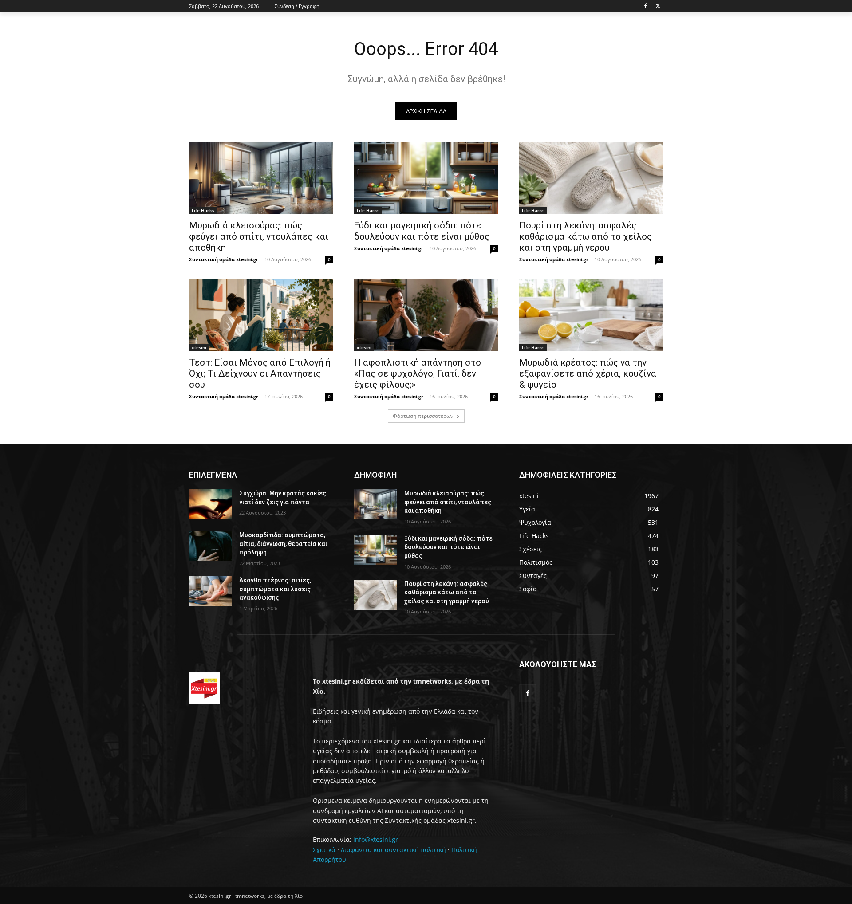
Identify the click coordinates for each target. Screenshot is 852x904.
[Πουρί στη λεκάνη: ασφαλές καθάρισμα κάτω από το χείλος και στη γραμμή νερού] (591, 178)
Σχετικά (324, 849)
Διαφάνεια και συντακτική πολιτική (393, 849)
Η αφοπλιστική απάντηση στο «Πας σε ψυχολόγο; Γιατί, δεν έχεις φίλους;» (417, 373)
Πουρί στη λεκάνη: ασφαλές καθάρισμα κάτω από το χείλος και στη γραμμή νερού (585, 236)
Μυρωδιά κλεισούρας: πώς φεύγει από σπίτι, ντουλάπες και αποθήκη (258, 236)
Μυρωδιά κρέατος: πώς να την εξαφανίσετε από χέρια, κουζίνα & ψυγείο (587, 373)
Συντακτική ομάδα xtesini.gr (223, 259)
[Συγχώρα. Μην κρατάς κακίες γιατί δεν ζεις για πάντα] (210, 504)
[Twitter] (658, 6)
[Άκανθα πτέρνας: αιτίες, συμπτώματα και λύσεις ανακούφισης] (210, 591)
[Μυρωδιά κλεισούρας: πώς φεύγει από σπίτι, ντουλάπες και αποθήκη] (261, 178)
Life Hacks (203, 210)
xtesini (199, 347)
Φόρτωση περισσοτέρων (423, 416)
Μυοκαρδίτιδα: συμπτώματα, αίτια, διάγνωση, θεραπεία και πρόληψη (283, 543)
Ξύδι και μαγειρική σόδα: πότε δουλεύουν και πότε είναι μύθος (421, 231)
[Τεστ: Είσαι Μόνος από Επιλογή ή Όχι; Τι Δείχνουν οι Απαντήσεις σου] (261, 315)
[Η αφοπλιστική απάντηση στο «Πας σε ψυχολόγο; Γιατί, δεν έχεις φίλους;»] (426, 315)
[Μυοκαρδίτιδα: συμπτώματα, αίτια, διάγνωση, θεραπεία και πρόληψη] (210, 546)
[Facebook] (645, 6)
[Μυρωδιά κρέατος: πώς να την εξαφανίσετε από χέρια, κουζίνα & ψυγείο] (591, 315)
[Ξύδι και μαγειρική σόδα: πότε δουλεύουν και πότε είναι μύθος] (426, 178)
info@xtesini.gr (375, 839)
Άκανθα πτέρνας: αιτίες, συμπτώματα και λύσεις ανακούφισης (275, 589)
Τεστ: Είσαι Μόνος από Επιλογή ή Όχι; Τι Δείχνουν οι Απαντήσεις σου (260, 373)
